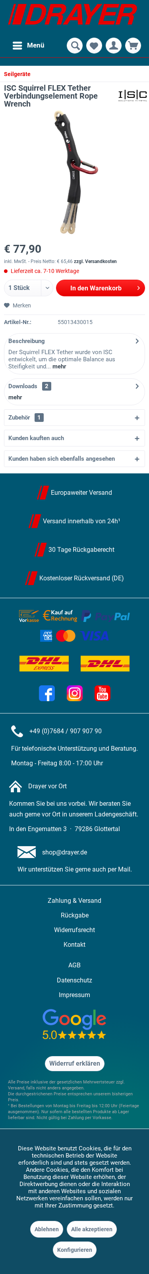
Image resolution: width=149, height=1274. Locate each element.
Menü (36, 45)
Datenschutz (74, 980)
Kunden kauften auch (36, 438)
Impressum (74, 995)
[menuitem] (28, 45)
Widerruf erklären (74, 1063)
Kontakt (74, 944)
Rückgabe (75, 915)
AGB (74, 965)
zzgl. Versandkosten (95, 261)
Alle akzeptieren (91, 1229)
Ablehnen (47, 1229)
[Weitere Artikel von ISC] (132, 95)
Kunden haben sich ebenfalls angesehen (61, 458)
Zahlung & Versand (74, 900)
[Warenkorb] (133, 45)
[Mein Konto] (114, 45)
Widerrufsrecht (74, 930)
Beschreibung (26, 341)
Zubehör (24, 417)
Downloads (22, 386)
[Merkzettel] (94, 45)
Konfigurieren (74, 1250)
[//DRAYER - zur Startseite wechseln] (72, 18)
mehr (58, 366)
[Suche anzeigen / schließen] (75, 45)
